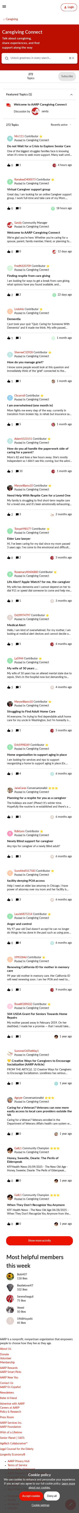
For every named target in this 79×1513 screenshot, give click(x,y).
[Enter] (5, 58)
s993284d (20, 957)
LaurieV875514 (23, 914)
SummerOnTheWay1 (26, 1051)
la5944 (18, 658)
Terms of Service (17, 1465)
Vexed (20, 1308)
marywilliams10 (23, 485)
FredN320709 (22, 266)
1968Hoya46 (25, 1319)
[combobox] (39, 58)
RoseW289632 (23, 1004)
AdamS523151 (23, 439)
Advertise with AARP (12, 1403)
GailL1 (18, 1148)
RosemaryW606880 (26, 572)
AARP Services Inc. (11, 1423)
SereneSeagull (25, 1296)
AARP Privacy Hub (19, 1461)
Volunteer (5, 1358)
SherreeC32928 (23, 352)
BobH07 (22, 1274)
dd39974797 (22, 615)
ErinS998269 (22, 745)
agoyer (18, 1098)
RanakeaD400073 (25, 179)
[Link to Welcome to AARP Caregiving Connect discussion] (8, 105)
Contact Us (6, 1383)
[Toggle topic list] (71, 94)
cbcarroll (19, 395)
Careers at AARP (9, 1408)
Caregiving (12, 19)
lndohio (19, 309)
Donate (4, 1354)
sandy (45, 111)
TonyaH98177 (22, 529)
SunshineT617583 (24, 871)
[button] (39, 1505)
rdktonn (19, 831)
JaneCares (20, 788)
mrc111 (19, 136)
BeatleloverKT (25, 1285)
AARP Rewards (9, 1368)
